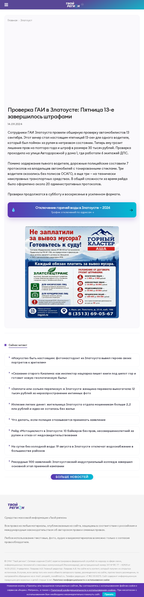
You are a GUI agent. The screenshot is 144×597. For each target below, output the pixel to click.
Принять (109, 594)
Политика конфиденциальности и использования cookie (81, 580)
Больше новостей (72, 477)
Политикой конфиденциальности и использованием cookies (83, 590)
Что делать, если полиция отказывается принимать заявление (58, 420)
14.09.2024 (15, 124)
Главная (12, 20)
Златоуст (26, 20)
